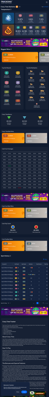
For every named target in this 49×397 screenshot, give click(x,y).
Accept (24, 391)
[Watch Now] (17, 7)
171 (43, 303)
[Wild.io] (24, 42)
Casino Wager (36, 388)
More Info (6, 60)
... (41, 303)
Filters (46, 259)
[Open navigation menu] (47, 2)
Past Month (45, 6)
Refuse (17, 391)
